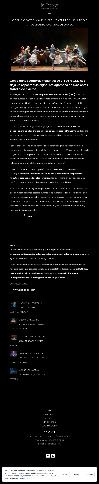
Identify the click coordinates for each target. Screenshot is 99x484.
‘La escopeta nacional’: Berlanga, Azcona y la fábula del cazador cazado (28, 324)
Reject (76, 474)
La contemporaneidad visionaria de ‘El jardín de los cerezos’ (27, 374)
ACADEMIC (46, 426)
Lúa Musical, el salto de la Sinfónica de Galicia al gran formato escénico (27, 357)
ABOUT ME (49, 414)
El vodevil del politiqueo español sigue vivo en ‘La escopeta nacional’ (26, 307)
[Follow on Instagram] (53, 456)
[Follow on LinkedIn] (48, 456)
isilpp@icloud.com (52, 444)
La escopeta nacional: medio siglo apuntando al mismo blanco (27, 341)
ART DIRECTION (49, 422)
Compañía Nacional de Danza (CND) (56, 94)
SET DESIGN (49, 418)
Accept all (64, 474)
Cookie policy (24, 478)
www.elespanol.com (24, 289)
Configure (89, 474)
